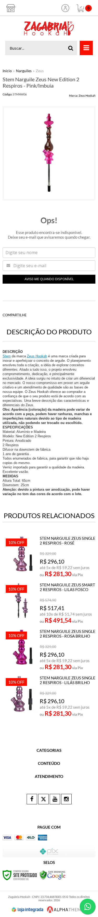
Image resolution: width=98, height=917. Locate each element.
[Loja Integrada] (27, 909)
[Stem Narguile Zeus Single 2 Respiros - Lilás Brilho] (49, 696)
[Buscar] (71, 48)
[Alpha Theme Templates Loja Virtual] (65, 909)
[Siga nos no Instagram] (66, 799)
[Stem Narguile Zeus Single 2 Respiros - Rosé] (49, 556)
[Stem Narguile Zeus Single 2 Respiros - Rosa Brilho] (49, 649)
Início (7, 70)
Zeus (40, 70)
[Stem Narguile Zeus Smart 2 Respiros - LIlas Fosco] (49, 603)
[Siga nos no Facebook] (32, 799)
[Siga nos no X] (43, 799)
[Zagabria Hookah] (49, 28)
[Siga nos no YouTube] (55, 799)
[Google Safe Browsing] (52, 875)
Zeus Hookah (87, 95)
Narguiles (24, 70)
